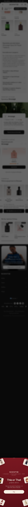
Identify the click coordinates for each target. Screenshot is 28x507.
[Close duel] (25, 460)
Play (14, 492)
